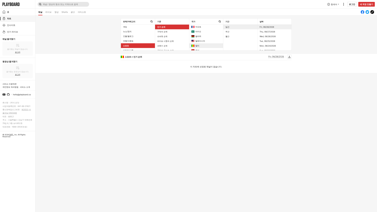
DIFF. (11, 135)
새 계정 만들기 (366, 4)
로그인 (352, 4)
